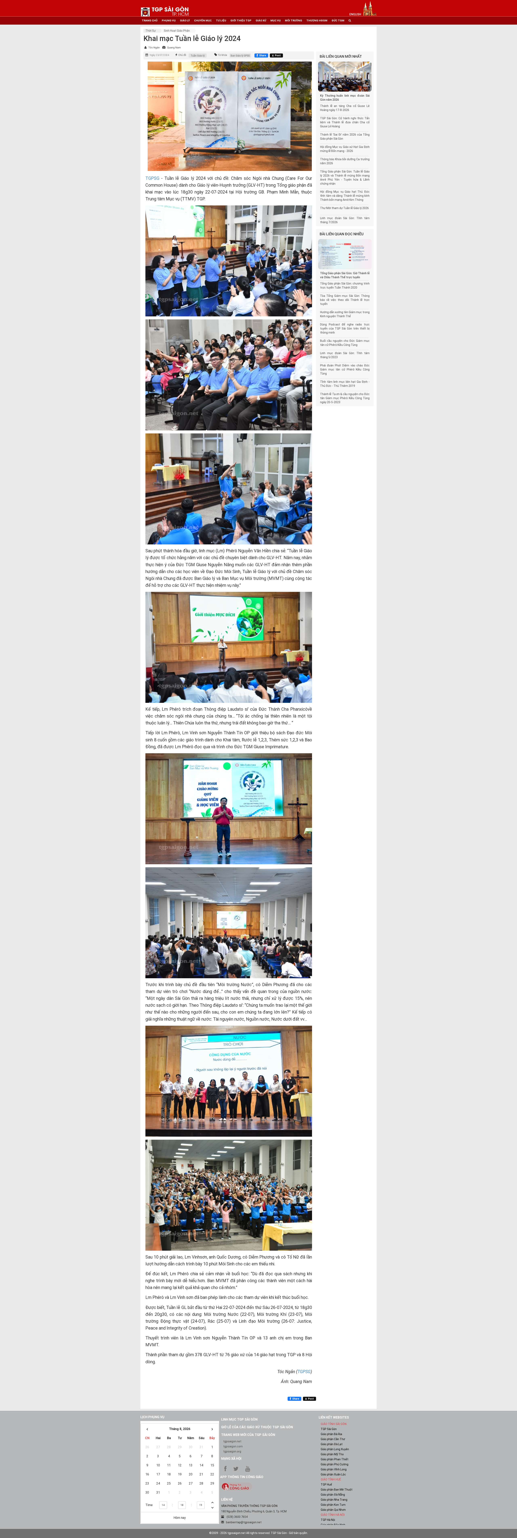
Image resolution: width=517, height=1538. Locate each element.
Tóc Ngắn (154, 47)
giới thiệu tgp (240, 20)
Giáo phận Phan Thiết (334, 1459)
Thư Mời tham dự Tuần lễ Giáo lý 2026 (344, 208)
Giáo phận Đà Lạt (332, 1444)
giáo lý (185, 20)
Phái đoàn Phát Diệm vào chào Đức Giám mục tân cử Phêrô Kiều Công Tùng (345, 369)
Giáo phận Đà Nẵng (333, 1494)
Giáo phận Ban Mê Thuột (336, 1489)
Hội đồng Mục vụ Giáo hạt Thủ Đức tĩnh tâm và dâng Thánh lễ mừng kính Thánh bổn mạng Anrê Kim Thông (345, 195)
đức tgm (338, 20)
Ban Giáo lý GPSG (240, 55)
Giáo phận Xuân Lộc (333, 1474)
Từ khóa (222, 55)
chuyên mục (203, 20)
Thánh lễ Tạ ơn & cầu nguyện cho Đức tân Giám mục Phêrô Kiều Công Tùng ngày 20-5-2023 (345, 398)
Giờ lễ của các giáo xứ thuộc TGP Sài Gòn (257, 1427)
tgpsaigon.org (232, 1451)
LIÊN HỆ (227, 1499)
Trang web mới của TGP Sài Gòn (248, 1435)
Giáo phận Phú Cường (334, 1464)
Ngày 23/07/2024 (159, 55)
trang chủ (150, 20)
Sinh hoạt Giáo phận (177, 30)
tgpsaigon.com (233, 1446)
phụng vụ (169, 20)
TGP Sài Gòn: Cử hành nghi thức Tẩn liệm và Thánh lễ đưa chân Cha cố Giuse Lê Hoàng (345, 122)
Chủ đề (182, 55)
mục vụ (275, 20)
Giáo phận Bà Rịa (331, 1434)
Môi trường (293, 20)
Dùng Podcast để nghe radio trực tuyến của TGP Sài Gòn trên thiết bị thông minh (345, 328)
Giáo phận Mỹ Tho (332, 1454)
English (355, 14)
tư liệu (221, 20)
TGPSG (153, 178)
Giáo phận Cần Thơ (333, 1439)
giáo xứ (261, 20)
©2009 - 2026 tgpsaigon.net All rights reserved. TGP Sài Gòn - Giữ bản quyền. (258, 1533)
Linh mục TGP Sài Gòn (239, 1419)
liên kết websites (334, 1417)
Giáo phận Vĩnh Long (334, 1469)
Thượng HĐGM (316, 20)
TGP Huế (326, 1484)
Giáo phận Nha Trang (334, 1499)
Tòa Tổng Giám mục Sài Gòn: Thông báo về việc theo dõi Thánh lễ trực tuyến (345, 300)
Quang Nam (174, 47)
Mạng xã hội (231, 1459)
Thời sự (150, 30)
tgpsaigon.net (232, 1441)
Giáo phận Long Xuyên (335, 1449)
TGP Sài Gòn (329, 1429)
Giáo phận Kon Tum (333, 1504)
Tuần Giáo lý (198, 55)
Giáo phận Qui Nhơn (333, 1509)
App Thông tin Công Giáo (241, 1477)
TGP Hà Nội (328, 1519)
